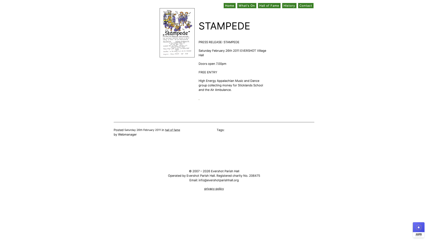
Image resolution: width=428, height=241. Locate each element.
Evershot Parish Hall (128, 6)
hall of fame (172, 130)
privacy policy (214, 188)
